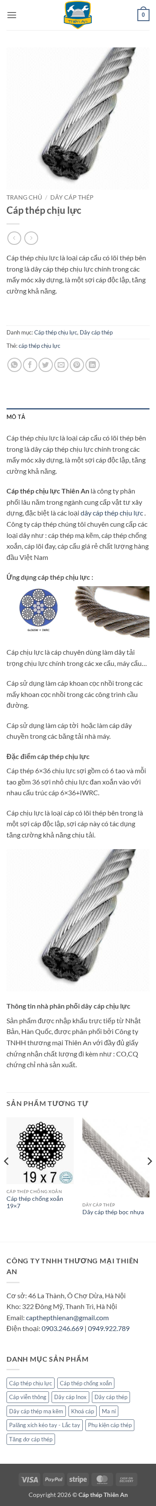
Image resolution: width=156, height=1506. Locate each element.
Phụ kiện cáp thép (110, 1425)
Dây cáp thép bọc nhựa (113, 1212)
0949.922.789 (109, 1328)
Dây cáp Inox (70, 1397)
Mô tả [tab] (15, 416)
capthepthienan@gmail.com (67, 1317)
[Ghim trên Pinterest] (77, 365)
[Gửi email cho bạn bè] (61, 365)
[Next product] (14, 238)
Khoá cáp (82, 1411)
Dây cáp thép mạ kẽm (36, 1411)
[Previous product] (31, 238)
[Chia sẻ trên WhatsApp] (14, 365)
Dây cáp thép (72, 197)
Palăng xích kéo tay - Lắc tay (44, 1425)
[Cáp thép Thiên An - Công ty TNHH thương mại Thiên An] (78, 15)
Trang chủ (24, 197)
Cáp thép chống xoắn (86, 1383)
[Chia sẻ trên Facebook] (30, 365)
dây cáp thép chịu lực (112, 513)
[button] (11, 14)
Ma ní (109, 1411)
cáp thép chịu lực (39, 345)
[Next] (149, 1178)
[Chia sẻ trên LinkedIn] (92, 365)
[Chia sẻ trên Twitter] (46, 365)
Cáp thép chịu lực (55, 332)
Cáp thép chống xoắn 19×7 (34, 1202)
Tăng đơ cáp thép (30, 1439)
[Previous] (7, 1178)
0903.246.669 (62, 1328)
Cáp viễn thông (27, 1397)
